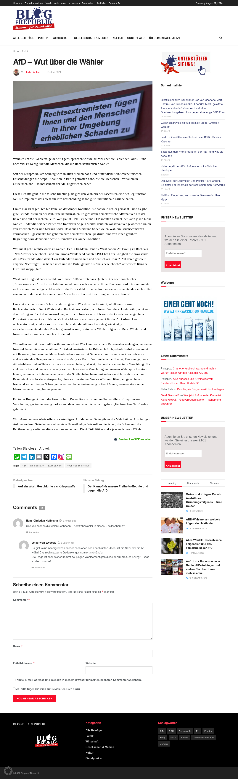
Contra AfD (114, 3)
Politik (43, 38)
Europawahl (55, 465)
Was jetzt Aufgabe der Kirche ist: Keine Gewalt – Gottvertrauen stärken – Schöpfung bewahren (191, 399)
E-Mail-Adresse (24, 663)
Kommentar (21, 599)
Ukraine (164, 743)
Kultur (117, 38)
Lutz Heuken (33, 72)
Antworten (34, 532)
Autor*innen (60, 3)
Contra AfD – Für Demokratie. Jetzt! (154, 38)
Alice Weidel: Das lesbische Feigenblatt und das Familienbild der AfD (204, 544)
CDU (171, 730)
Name (18, 646)
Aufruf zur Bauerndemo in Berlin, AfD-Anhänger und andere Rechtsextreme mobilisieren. (203, 567)
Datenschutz (88, 3)
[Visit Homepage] (34, 18)
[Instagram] (61, 457)
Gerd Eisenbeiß (170, 395)
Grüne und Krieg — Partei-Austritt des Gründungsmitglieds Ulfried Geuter (204, 500)
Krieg (162, 737)
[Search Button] (220, 37)
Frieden (208, 730)
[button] (8, 771)
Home (16, 51)
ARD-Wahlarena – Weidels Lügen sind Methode (203, 521)
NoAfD (184, 737)
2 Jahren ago (69, 520)
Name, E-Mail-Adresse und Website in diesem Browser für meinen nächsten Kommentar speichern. (79, 680)
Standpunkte (94, 758)
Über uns (17, 3)
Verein (49, 3)
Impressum (74, 3)
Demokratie (37, 465)
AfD (24, 465)
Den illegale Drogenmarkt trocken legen (200, 389)
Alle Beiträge (23, 38)
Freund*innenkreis (34, 3)
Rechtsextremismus (78, 465)
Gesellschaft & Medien (91, 38)
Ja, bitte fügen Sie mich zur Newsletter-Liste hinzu (47, 689)
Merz (173, 737)
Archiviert (101, 3)
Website (91, 663)
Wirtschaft (61, 38)
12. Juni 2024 (53, 72)
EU (197, 730)
